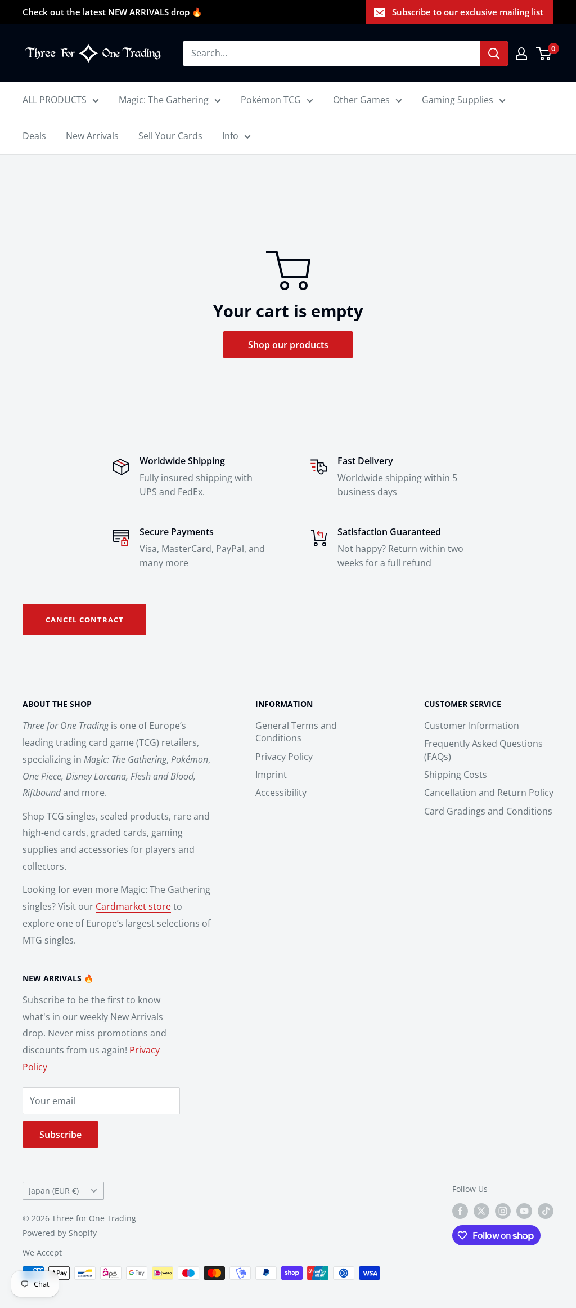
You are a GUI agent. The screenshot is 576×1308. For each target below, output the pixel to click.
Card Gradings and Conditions (488, 811)
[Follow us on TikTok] (546, 1211)
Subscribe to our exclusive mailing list (467, 11)
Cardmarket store (133, 906)
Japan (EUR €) (54, 1190)
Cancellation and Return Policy (489, 792)
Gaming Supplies (457, 100)
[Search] (494, 53)
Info (230, 136)
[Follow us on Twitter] (481, 1211)
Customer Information (471, 725)
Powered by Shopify (59, 1232)
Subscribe (60, 1134)
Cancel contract (85, 620)
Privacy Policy (284, 756)
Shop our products (288, 345)
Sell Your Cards (170, 136)
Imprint (271, 774)
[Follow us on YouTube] (524, 1211)
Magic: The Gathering (164, 100)
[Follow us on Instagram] (503, 1211)
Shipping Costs (455, 774)
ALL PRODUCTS (54, 100)
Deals (34, 136)
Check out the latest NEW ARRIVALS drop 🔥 (112, 11)
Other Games (361, 100)
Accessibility (281, 792)
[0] (544, 53)
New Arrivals (92, 136)
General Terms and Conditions (296, 731)
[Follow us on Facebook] (460, 1211)
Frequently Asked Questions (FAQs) (483, 749)
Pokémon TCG (271, 100)
